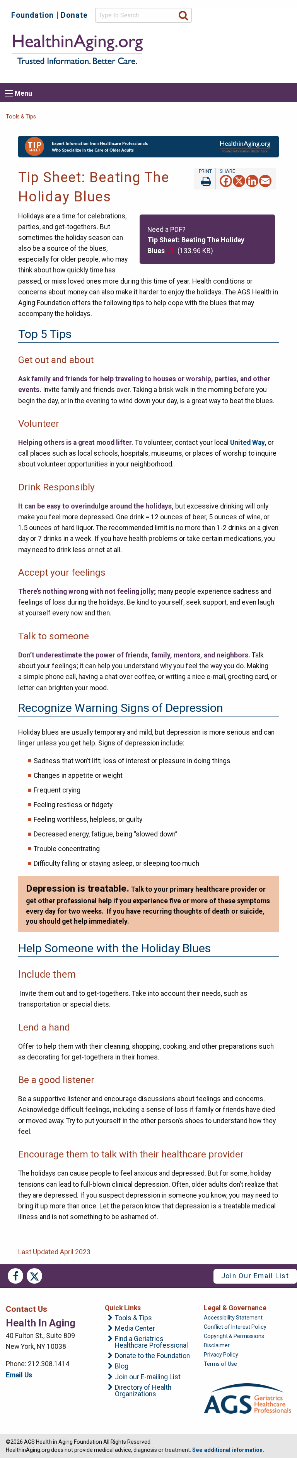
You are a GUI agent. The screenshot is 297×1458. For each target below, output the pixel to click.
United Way (247, 442)
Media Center (135, 1328)
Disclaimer (217, 1345)
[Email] (265, 180)
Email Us (19, 1375)
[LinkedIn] (252, 180)
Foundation (32, 15)
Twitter (34, 1276)
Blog (121, 1366)
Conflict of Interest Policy (235, 1327)
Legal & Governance (235, 1308)
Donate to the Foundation (152, 1356)
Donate (74, 15)
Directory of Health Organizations (143, 1391)
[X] (239, 180)
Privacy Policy (221, 1354)
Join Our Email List (255, 1276)
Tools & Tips (21, 116)
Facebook (15, 1276)
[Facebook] (226, 180)
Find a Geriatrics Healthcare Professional (151, 1342)
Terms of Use (220, 1364)
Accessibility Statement (233, 1317)
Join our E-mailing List (148, 1377)
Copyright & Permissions (234, 1336)
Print (204, 178)
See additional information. (228, 1450)
